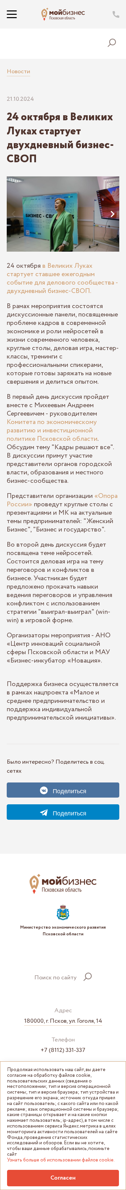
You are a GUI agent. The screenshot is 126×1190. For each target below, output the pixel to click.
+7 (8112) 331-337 (63, 1050)
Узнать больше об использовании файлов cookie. (61, 1160)
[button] (13, 213)
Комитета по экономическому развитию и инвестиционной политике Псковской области (52, 430)
